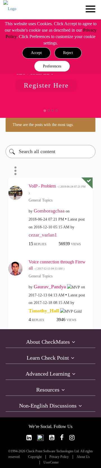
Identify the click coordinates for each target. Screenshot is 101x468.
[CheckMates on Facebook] (62, 437)
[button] (36, 53)
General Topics (40, 200)
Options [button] (15, 171)
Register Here (46, 85)
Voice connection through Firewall (57, 265)
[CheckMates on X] (40, 437)
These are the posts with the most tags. (43, 125)
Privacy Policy (59, 457)
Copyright (35, 457)
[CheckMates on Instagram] (72, 437)
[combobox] (50, 151)
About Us (83, 457)
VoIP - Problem (57, 189)
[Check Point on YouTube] (52, 437)
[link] (29, 437)
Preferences (52, 66)
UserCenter (51, 462)
